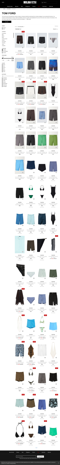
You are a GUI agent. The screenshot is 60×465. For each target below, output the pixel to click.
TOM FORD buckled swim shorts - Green (53, 442)
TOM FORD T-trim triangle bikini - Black (42, 257)
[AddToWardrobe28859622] (56, 98)
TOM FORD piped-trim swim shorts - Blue (53, 336)
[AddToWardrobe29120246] (45, 73)
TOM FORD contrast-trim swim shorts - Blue (19, 416)
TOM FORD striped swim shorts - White (42, 283)
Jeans (3, 44)
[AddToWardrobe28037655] (34, 384)
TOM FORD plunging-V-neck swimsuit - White (20, 336)
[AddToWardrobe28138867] (56, 331)
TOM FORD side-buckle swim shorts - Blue (19, 230)
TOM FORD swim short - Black (53, 389)
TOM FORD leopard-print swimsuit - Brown (30, 363)
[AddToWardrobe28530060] (45, 278)
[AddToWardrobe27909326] (45, 411)
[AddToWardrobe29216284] (34, 48)
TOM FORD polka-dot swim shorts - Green (53, 283)
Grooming (3, 42)
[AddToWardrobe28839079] (34, 225)
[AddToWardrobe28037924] (23, 384)
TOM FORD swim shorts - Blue (30, 336)
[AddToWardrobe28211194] (23, 331)
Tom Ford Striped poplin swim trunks (42, 128)
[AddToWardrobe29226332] (56, 173)
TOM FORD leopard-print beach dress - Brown (19, 310)
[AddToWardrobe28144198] (45, 331)
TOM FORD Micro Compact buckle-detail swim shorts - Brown (31, 257)
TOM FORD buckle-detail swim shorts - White (42, 363)
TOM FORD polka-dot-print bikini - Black (42, 204)
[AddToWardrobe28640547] (23, 278)
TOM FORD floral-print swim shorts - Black (20, 363)
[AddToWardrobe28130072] (23, 358)
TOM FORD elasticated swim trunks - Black (19, 283)
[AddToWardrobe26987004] (56, 148)
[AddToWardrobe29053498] (45, 98)
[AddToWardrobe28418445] (45, 305)
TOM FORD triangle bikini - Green (31, 204)
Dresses (3, 40)
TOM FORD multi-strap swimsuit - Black (53, 204)
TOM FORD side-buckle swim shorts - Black (53, 310)
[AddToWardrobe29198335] (45, 48)
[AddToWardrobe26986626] (23, 173)
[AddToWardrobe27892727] (34, 437)
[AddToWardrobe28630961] (34, 123)
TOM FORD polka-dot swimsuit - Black (53, 230)
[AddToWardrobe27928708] (23, 411)
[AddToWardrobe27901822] (23, 437)
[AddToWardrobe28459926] (56, 278)
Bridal (3, 37)
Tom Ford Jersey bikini (20, 127)
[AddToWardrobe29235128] (23, 48)
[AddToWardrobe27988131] (45, 384)
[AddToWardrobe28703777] (23, 252)
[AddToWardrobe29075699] (56, 73)
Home (4, 8)
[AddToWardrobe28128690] (34, 358)
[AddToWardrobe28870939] (56, 199)
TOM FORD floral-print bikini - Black (31, 389)
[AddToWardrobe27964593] (56, 384)
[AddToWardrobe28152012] (34, 331)
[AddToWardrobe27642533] (23, 148)
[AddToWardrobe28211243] (56, 305)
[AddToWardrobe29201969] (23, 199)
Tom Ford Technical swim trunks (42, 53)
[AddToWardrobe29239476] (34, 173)
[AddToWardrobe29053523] (34, 98)
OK (12, 60)
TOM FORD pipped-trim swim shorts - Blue (31, 178)
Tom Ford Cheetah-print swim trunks (19, 53)
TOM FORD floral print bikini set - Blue (42, 336)
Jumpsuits (3, 45)
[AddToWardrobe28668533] (56, 252)
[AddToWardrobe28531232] (34, 278)
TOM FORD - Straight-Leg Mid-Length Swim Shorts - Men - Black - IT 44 (42, 78)
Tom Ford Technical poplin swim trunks (31, 53)
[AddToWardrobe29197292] (23, 73)
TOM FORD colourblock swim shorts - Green (31, 416)
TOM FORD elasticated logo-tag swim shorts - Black (42, 178)
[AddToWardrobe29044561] (34, 199)
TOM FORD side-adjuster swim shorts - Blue (19, 257)
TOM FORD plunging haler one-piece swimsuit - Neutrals (53, 363)
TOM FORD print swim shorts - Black (42, 389)
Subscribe (40, 456)
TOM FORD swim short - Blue (42, 442)
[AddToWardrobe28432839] (45, 123)
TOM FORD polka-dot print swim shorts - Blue (42, 416)
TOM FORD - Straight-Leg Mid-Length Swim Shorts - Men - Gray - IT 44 (31, 78)
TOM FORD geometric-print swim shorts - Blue (53, 178)
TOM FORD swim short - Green (19, 389)
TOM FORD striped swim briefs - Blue (30, 310)
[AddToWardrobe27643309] (56, 123)
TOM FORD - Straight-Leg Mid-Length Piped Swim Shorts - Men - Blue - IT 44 (20, 178)
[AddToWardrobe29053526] (23, 98)
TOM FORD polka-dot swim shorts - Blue (42, 230)
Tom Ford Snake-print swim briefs (53, 53)
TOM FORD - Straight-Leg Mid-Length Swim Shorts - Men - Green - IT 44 (42, 153)
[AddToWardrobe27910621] (34, 411)
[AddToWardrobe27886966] (45, 437)
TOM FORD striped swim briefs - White (30, 283)
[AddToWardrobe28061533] (56, 358)
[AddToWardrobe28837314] (56, 225)
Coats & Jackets (4, 38)
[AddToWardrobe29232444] (45, 173)
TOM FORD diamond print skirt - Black (53, 257)
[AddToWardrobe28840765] (23, 225)
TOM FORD (8, 8)
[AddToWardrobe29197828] (56, 48)
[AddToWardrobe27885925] (56, 437)
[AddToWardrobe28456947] (23, 305)
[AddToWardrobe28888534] (45, 199)
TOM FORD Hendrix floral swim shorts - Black (53, 416)
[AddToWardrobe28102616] (45, 358)
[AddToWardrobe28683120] (34, 252)
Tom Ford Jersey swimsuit (53, 102)
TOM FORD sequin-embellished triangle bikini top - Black (19, 442)
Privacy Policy (13, 463)
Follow (6, 21)
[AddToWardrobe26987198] (34, 148)
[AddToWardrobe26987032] (45, 148)
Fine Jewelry (4, 41)
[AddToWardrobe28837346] (45, 225)
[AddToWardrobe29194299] (34, 73)
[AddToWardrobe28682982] (45, 252)
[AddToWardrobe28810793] (23, 123)
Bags (3, 34)
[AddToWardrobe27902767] (56, 411)
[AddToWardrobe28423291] (34, 305)
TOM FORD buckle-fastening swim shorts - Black (19, 204)
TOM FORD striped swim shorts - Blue (42, 310)
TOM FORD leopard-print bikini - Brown (30, 442)
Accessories (4, 33)
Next (36, 447)
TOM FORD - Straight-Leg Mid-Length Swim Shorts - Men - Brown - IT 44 (31, 128)
